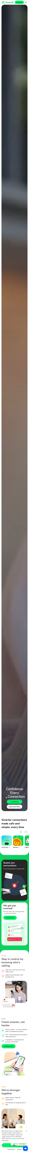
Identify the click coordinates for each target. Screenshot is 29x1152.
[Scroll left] (21, 832)
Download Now (10, 918)
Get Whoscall (14, 802)
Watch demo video (14, 806)
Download (19, 2)
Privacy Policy (15, 1138)
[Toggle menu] (26, 2)
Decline (19, 1149)
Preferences (11, 1149)
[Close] (26, 1131)
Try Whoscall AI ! (8, 1046)
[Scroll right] (26, 832)
